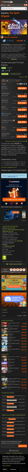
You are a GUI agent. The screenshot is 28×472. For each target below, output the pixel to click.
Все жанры (5, 74)
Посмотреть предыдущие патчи (9, 167)
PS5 (10, 68)
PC (4, 68)
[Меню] (26, 2)
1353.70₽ (21, 136)
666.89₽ (22, 122)
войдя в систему (12, 176)
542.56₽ (22, 109)
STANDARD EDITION (15, 74)
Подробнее (14, 59)
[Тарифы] (21, 84)
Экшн (9, 229)
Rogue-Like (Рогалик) (7, 231)
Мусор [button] (5, 469)
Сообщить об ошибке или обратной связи (15, 141)
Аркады (22, 229)
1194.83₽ (21, 130)
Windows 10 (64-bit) (9, 246)
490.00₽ (22, 88)
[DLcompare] (14, 450)
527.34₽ (22, 103)
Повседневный (16, 229)
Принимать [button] (13, 469)
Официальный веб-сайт (8, 228)
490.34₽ (22, 96)
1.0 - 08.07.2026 (18, 241)
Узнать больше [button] (6, 465)
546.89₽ (22, 116)
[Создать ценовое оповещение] (25, 25)
